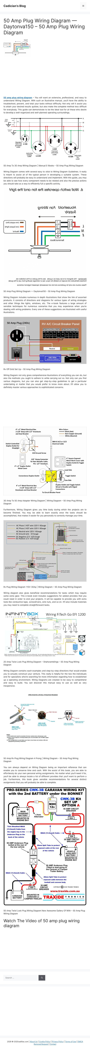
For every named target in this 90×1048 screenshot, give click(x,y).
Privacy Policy (58, 1041)
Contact (53, 1044)
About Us (34, 1041)
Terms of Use (70, 1041)
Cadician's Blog (15, 6)
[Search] (42, 978)
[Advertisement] (45, 77)
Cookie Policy (44, 1041)
